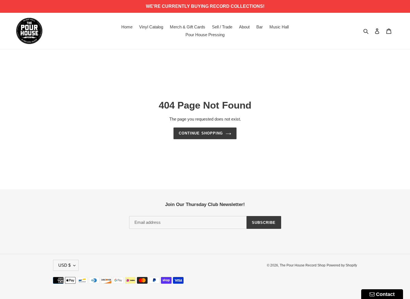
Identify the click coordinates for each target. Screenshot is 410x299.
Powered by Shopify (342, 265)
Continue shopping (201, 133)
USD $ (64, 265)
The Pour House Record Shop (302, 265)
